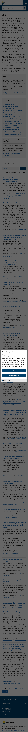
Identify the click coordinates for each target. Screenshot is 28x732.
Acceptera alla (14, 370)
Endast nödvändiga (14, 375)
